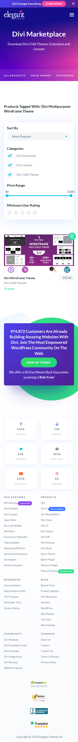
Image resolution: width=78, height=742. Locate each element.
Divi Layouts (11, 514)
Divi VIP (45, 536)
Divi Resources (49, 596)
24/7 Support (11, 596)
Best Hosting (48, 625)
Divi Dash (46, 548)
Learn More (54, 3)
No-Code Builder (13, 525)
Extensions (65, 75)
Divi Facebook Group (15, 645)
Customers (57, 87)
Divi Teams (47, 531)
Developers (10, 559)
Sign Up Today (39, 362)
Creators (37, 87)
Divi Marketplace (50, 514)
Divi (43, 502)
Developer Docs (12, 602)
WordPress (47, 608)
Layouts (18, 87)
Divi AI (44, 525)
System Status (12, 608)
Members (57, 432)
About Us (46, 639)
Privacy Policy (48, 662)
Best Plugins (47, 613)
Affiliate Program (13, 667)
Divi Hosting (47, 542)
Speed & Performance (15, 553)
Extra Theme (48, 553)
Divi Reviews (11, 662)
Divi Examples (12, 650)
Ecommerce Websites (16, 536)
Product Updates (50, 591)
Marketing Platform (14, 548)
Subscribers (57, 456)
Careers (45, 645)
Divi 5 (44, 508)
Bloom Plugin (48, 559)
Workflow (9, 531)
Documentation (12, 585)
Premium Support (13, 565)
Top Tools (46, 619)
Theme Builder (12, 542)
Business (45, 602)
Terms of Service (50, 656)
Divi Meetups (11, 639)
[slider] (7, 195)
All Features (10, 502)
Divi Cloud (46, 519)
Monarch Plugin (49, 565)
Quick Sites (10, 519)
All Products (14, 75)
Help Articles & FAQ (15, 591)
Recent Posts (48, 585)
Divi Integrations (13, 656)
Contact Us (47, 650)
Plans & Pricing (49, 570)
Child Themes (40, 75)
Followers (21, 432)
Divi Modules (11, 508)
